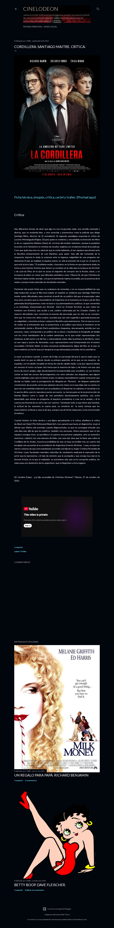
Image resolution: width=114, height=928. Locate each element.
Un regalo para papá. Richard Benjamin (51, 775)
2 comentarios (31, 780)
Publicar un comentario (34, 890)
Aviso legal (50, 26)
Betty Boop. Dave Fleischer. (40, 885)
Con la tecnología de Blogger (59, 909)
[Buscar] (98, 8)
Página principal (32, 26)
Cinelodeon (40, 8)
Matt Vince (65, 914)
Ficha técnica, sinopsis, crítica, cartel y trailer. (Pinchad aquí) (55, 197)
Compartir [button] (18, 547)
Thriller (23, 551)
